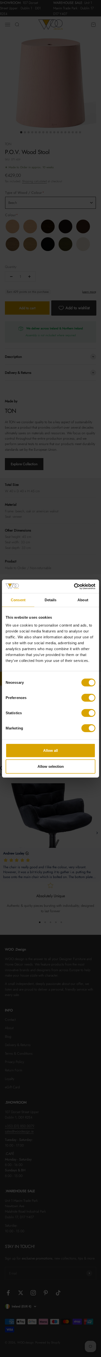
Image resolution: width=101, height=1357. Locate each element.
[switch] (88, 697)
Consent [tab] (18, 600)
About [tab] (82, 600)
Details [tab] (51, 600)
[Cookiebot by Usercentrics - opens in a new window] (73, 586)
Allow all (50, 750)
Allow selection (51, 766)
